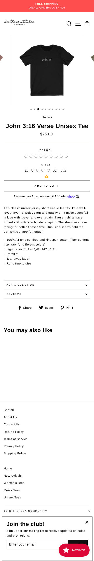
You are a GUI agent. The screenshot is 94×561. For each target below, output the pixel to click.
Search (9, 410)
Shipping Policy (15, 453)
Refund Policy (14, 431)
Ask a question (21, 285)
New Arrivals (13, 475)
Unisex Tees (12, 497)
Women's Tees (14, 482)
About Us (10, 417)
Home (46, 117)
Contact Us (12, 424)
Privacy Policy (14, 446)
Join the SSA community (25, 511)
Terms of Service (16, 439)
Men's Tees (12, 490)
